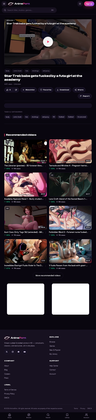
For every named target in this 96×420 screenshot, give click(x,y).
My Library (53, 354)
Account (53, 374)
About (6, 366)
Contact (53, 370)
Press (6, 378)
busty (7, 71)
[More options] (45, 166)
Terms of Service (10, 390)
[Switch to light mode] (80, 3)
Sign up (89, 4)
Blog (6, 370)
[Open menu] (4, 3)
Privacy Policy (9, 394)
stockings (35, 71)
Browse (52, 342)
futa (27, 71)
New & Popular (55, 350)
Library (67, 417)
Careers (7, 374)
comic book (17, 71)
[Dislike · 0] (16, 90)
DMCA (6, 398)
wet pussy (46, 71)
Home (10, 417)
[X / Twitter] (6, 351)
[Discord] (18, 351)
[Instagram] (12, 351)
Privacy (82, 408)
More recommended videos (48, 275)
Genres (52, 346)
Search (48, 417)
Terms (76, 408)
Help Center (54, 366)
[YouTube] (24, 351)
